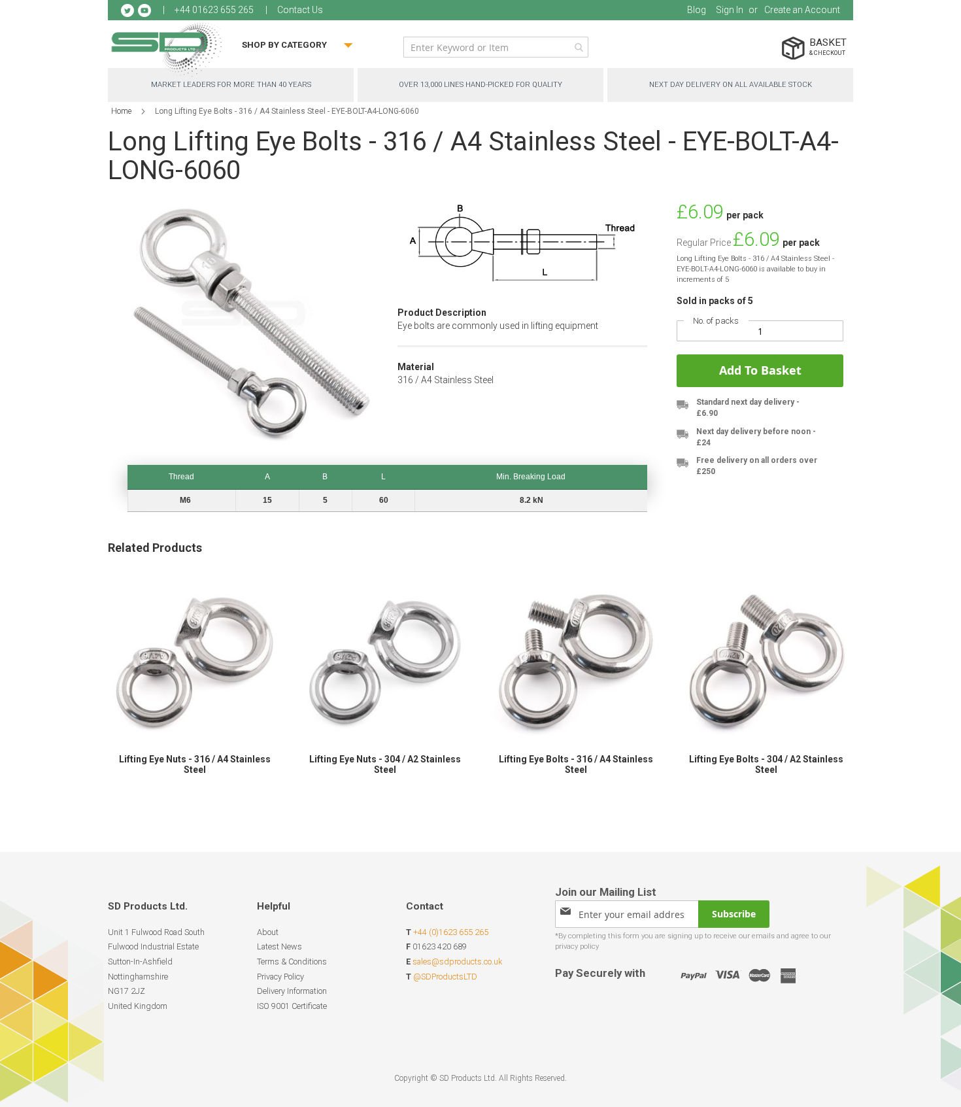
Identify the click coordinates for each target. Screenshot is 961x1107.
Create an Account (802, 10)
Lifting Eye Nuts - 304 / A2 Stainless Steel (385, 764)
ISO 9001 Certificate (292, 1006)
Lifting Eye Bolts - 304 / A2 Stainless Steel (766, 764)
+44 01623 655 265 (214, 10)
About (267, 932)
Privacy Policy (280, 976)
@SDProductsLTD (445, 976)
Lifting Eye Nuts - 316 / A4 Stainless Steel (195, 764)
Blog (696, 10)
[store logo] (166, 48)
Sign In (729, 10)
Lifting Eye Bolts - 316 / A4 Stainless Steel (576, 764)
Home (121, 111)
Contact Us (300, 10)
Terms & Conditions (292, 961)
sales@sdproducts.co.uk (457, 961)
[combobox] (495, 47)
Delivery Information (292, 991)
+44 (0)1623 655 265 (450, 932)
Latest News (279, 946)
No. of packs (716, 321)
